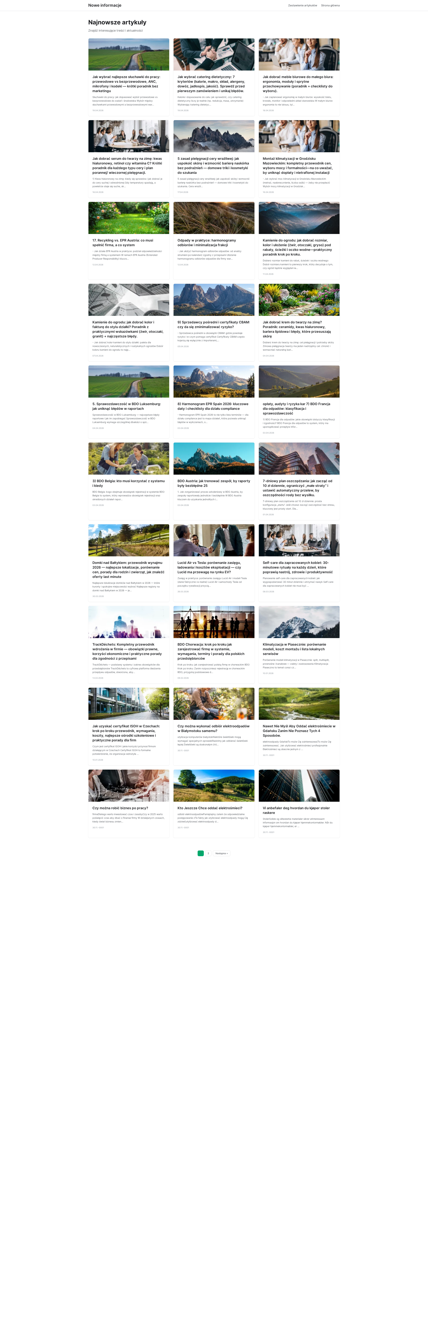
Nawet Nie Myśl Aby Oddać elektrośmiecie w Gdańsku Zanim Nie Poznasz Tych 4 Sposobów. (299, 731)
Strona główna (330, 5)
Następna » (222, 853)
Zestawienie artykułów (302, 5)
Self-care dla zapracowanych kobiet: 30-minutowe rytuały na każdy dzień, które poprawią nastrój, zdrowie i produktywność (298, 567)
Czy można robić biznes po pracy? (120, 808)
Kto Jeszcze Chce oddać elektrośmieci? (210, 808)
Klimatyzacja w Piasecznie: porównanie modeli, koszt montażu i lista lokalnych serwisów (294, 649)
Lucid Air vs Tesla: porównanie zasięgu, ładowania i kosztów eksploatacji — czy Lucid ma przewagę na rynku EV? (209, 567)
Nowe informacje (104, 5)
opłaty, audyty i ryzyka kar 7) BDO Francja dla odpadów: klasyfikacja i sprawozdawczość (296, 408)
